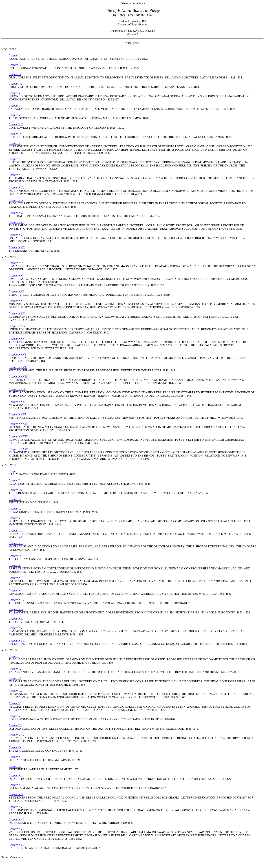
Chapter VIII (16, 124)
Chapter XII (15, 174)
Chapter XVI (16, 222)
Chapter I (14, 55)
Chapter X (15, 143)
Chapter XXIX (17, 389)
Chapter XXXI (17, 414)
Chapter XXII (17, 300)
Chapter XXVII (18, 367)
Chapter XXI (16, 291)
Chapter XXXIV (18, 449)
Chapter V (14, 93)
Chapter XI (15, 159)
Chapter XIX (16, 262)
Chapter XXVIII (18, 376)
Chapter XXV (17, 338)
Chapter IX (15, 133)
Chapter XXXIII (18, 436)
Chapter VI (15, 105)
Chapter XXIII (17, 313)
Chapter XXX (17, 401)
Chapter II (14, 64)
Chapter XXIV (17, 326)
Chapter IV (15, 83)
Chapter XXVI (17, 354)
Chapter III (15, 74)
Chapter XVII (17, 234)
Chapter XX (16, 275)
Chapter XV (15, 212)
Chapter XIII (16, 187)
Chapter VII (15, 115)
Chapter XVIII (17, 247)
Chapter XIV (16, 200)
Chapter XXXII (18, 423)
